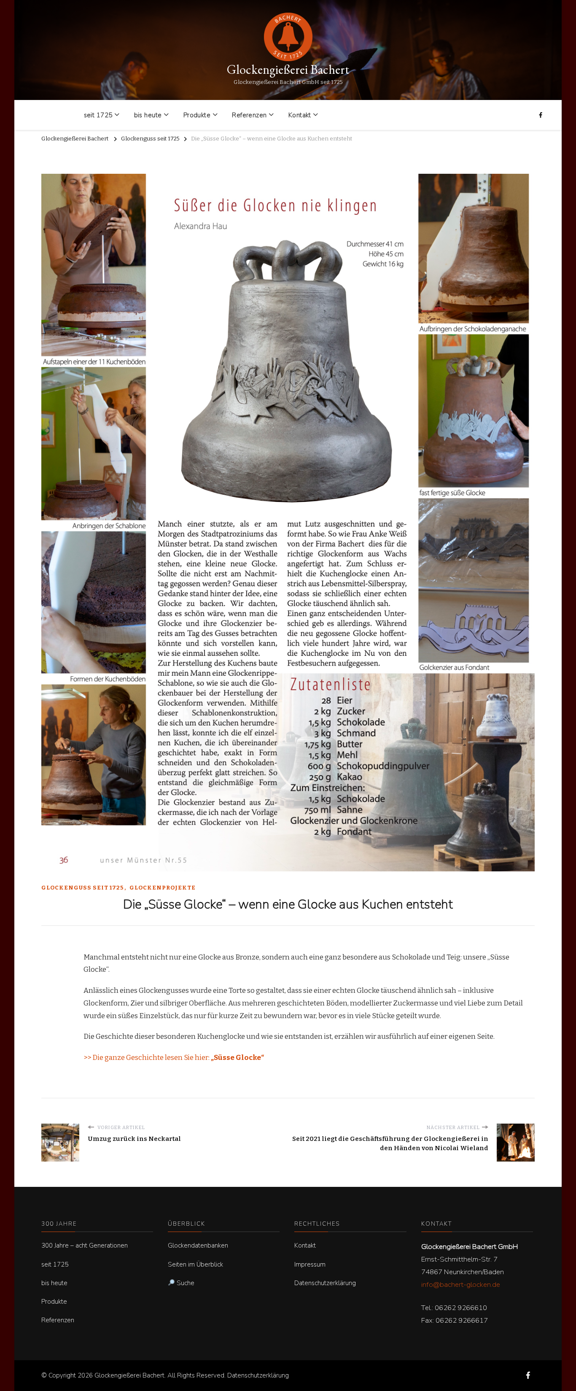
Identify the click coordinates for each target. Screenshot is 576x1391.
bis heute (148, 115)
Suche (184, 1283)
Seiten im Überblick (195, 1264)
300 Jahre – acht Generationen (84, 1245)
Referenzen (249, 115)
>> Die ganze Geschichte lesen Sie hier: (173, 1057)
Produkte (197, 115)
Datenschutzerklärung (325, 1283)
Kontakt (299, 115)
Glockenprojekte (162, 887)
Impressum (310, 1264)
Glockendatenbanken (198, 1245)
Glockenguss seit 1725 (82, 887)
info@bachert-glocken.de (460, 1284)
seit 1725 (98, 115)
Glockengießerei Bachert (288, 69)
